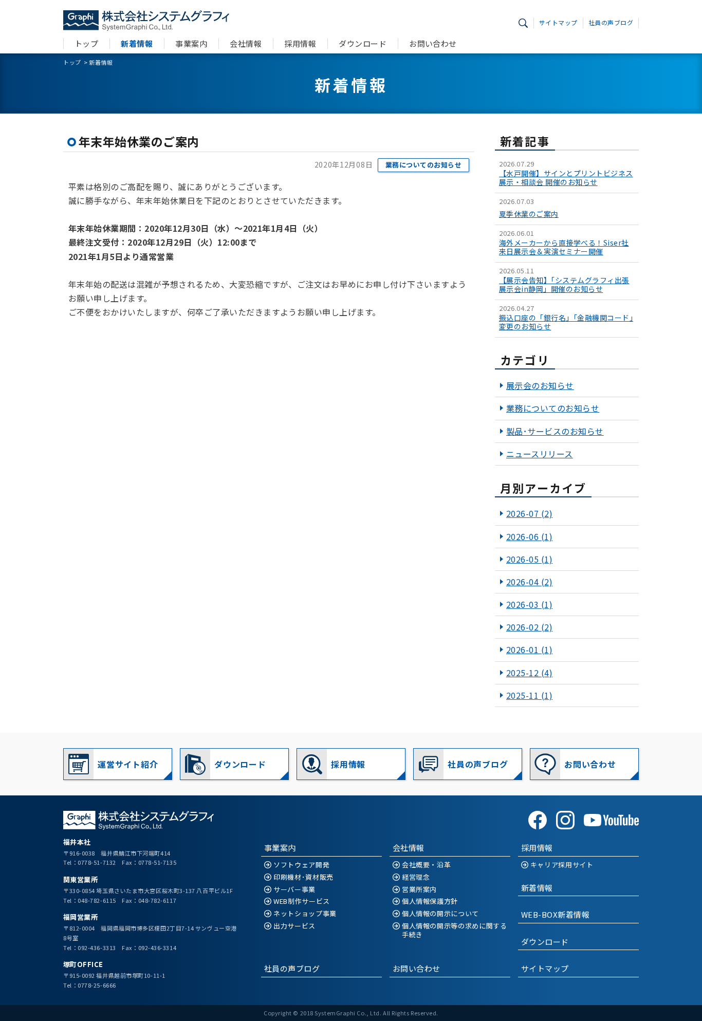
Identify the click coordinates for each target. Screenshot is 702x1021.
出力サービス (294, 926)
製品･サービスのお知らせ (555, 431)
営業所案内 (419, 889)
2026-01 (529, 649)
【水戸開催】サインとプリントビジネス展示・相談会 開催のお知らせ (566, 178)
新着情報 (137, 43)
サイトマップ (558, 22)
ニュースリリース (539, 454)
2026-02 (529, 627)
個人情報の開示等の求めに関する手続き (454, 930)
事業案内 (191, 43)
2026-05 (529, 559)
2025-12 (529, 672)
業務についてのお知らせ (423, 165)
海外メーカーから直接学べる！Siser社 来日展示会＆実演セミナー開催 (564, 247)
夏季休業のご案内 (529, 214)
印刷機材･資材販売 (303, 877)
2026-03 (529, 604)
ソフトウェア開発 (301, 865)
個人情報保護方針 (430, 901)
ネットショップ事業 (305, 913)
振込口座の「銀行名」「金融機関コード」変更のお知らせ (566, 322)
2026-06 (529, 536)
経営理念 (416, 877)
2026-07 (529, 513)
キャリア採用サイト (562, 865)
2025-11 (529, 695)
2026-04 (529, 582)
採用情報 (300, 43)
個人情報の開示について (440, 913)
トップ (86, 43)
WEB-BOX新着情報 (555, 914)
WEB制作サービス (301, 901)
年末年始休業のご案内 (139, 141)
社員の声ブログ (610, 22)
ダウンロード (362, 43)
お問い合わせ (433, 43)
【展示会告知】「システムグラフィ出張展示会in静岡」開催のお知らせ (564, 284)
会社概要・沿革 (426, 865)
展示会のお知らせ (540, 385)
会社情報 (246, 43)
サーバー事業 (294, 889)
